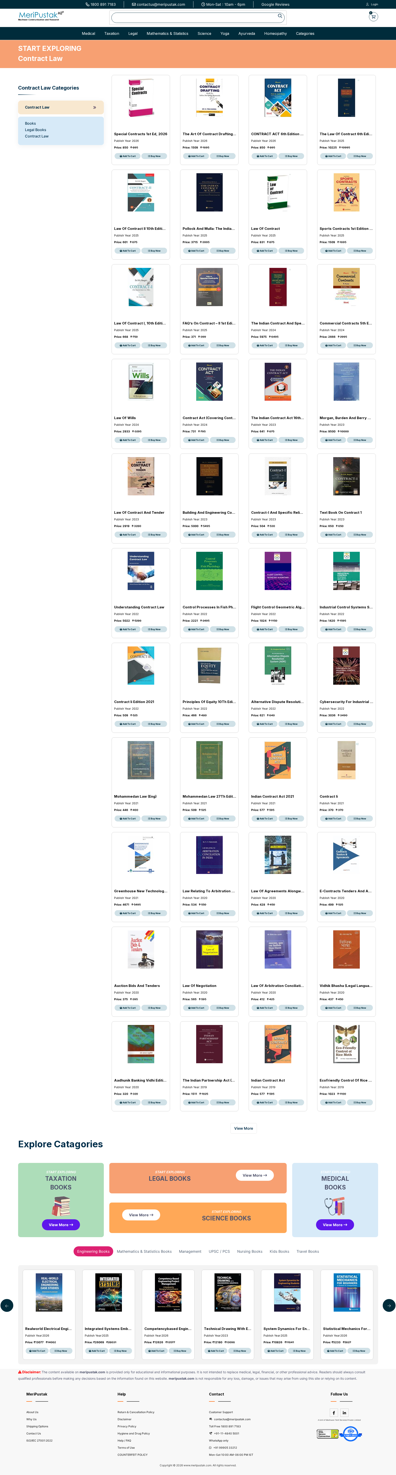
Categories (305, 33)
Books (30, 123)
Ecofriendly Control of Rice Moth (346, 1080)
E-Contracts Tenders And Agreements (346, 891)
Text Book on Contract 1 (341, 512)
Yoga (224, 33)
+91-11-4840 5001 (226, 1433)
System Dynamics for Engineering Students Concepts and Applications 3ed (287, 1329)
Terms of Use (126, 1447)
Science (204, 33)
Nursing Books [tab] (249, 1251)
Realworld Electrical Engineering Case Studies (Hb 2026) (49, 1329)
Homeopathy (275, 33)
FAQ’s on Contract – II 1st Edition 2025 (209, 323)
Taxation (111, 33)
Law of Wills (125, 418)
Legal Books (35, 129)
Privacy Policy (127, 1426)
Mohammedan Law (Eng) (135, 796)
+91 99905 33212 (225, 1447)
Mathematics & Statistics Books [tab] (144, 1251)
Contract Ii (329, 796)
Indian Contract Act (268, 1080)
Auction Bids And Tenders (137, 985)
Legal (133, 33)
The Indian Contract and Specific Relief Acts (278, 323)
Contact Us (33, 1433)
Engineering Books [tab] (93, 1251)
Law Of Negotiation (199, 985)
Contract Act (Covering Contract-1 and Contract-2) (209, 418)
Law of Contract (265, 228)
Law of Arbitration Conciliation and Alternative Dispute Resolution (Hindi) (278, 985)
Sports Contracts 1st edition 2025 (346, 228)
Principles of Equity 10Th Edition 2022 (209, 702)
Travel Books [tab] (308, 1251)
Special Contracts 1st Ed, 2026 (140, 134)
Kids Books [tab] (279, 1251)
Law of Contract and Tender (139, 512)
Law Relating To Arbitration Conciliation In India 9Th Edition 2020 (209, 891)
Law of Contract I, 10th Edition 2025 (141, 323)
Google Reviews (275, 4)
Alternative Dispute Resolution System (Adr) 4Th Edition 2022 (278, 702)
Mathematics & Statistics (167, 33)
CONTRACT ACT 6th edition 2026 (278, 134)
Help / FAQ (124, 1440)
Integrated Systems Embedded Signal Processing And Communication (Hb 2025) (108, 1329)
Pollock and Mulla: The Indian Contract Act (209, 228)
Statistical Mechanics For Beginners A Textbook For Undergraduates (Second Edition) (347, 1329)
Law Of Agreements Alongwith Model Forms (278, 891)
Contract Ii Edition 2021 (134, 702)
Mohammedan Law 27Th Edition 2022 (209, 796)
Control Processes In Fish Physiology (209, 607)
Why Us (31, 1419)
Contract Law (37, 107)
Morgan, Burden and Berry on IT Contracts (346, 418)
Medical (88, 33)
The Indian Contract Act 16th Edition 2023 (278, 418)
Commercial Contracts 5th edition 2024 (346, 323)
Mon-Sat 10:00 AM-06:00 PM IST (231, 1454)
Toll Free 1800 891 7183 (225, 1426)
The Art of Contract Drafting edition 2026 (209, 134)
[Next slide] (7, 1305)
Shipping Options (37, 1426)
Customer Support (221, 1412)
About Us (32, 1412)
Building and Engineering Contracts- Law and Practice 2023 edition (209, 512)
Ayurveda (246, 33)
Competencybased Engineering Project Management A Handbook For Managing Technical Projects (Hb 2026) (168, 1329)
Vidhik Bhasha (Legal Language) (346, 985)
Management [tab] (190, 1251)
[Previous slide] (389, 1305)
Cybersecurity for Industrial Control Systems (346, 702)
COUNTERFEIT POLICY (133, 1454)
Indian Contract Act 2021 (272, 796)
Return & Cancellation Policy (136, 1412)
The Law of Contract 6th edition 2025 (346, 134)
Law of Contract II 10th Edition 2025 (141, 228)
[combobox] (198, 18)
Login (374, 4)
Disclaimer (125, 1419)
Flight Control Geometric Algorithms (278, 607)
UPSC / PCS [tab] (219, 1251)
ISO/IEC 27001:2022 (39, 1440)
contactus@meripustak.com (161, 4)
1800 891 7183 (103, 4)
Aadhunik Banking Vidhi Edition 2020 (141, 1080)
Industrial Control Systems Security (346, 607)
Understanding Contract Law (139, 607)
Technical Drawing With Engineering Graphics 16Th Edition (228, 1329)
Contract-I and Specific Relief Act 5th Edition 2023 (278, 512)
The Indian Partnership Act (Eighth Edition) (209, 1080)
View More (59, 1224)
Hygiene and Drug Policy (134, 1433)
